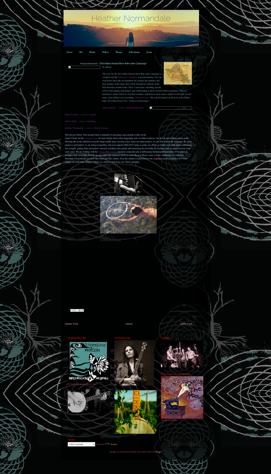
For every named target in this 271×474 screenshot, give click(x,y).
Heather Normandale (74, 127)
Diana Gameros (72, 114)
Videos (105, 52)
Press (149, 52)
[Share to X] (77, 310)
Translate (114, 444)
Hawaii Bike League (107, 151)
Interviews (134, 52)
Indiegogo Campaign (127, 77)
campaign (157, 158)
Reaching (91, 121)
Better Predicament (135, 107)
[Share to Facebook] (79, 310)
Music (92, 52)
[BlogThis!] (74, 310)
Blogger (159, 452)
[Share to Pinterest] (82, 310)
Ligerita (92, 114)
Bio (81, 52)
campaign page (91, 138)
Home (70, 52)
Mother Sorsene (142, 97)
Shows (118, 52)
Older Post (186, 323)
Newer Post (71, 323)
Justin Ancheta (108, 107)
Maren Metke (71, 121)
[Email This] (71, 310)
